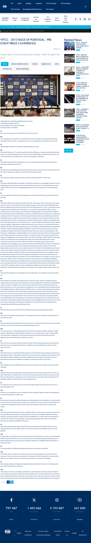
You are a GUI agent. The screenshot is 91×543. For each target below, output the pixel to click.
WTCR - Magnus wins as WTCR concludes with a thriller (82, 45)
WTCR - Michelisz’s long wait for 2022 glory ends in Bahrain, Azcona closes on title (82, 113)
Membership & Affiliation (25, 19)
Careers (74, 533)
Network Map (15, 19)
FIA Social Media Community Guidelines (43, 533)
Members (39, 3)
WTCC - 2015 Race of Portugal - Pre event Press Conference (30, 27)
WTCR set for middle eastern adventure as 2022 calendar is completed (82, 139)
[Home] (5, 6)
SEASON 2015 (46, 64)
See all (68, 150)
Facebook (75, 19)
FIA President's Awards (47, 19)
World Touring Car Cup (19, 64)
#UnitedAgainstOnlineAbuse (32, 9)
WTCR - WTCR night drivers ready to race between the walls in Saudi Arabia (82, 98)
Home (7, 27)
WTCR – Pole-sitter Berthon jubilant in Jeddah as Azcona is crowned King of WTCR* (82, 71)
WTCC (57, 64)
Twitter (80, 19)
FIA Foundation (66, 3)
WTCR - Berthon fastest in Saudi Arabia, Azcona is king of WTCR (82, 85)
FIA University (15, 9)
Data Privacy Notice (58, 533)
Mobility (28, 3)
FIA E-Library (57, 19)
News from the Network (65, 19)
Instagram (84, 19)
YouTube (89, 19)
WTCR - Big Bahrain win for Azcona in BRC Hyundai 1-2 (82, 126)
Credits (19, 533)
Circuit (34, 64)
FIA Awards (50, 9)
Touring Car (7, 69)
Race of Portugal (22, 69)
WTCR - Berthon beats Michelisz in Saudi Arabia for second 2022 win (82, 57)
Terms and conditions (28, 533)
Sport (5, 64)
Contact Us (67, 533)
